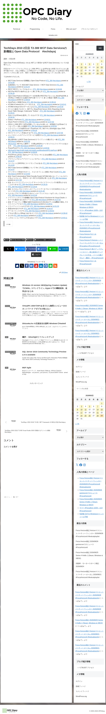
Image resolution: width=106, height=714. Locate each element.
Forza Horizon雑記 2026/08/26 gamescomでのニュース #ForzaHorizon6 (87, 134)
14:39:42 (64, 213)
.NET (7, 240)
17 (81, 70)
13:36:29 (11, 93)
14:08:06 (34, 152)
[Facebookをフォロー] (27, 266)
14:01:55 (27, 141)
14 (98, 67)
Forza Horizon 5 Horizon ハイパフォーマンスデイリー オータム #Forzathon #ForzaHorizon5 (91, 243)
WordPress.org (81, 382)
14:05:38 (39, 146)
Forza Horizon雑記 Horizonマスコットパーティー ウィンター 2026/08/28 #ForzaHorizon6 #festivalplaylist (89, 123)
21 (98, 70)
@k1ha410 (12, 144)
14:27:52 (57, 200)
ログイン (79, 367)
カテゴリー (79, 96)
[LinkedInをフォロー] (41, 266)
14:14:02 (11, 165)
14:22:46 (34, 195)
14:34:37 (49, 208)
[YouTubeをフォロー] (36, 266)
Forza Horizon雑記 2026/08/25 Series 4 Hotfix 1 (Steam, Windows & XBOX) (89, 145)
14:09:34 (18, 157)
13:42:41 (63, 104)
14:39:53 (39, 215)
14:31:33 (56, 206)
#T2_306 (49, 81)
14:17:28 (18, 180)
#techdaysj (57, 81)
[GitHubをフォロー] (46, 266)
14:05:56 (46, 148)
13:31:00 (11, 82)
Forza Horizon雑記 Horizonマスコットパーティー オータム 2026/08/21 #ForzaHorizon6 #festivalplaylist (89, 164)
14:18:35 (34, 187)
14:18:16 (44, 184)
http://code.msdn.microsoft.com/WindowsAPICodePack (37, 150)
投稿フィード (81, 372)
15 (102, 67)
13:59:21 (11, 137)
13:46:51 (47, 120)
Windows (30, 240)
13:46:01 (11, 113)
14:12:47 (11, 161)
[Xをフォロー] (22, 266)
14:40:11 (64, 218)
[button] (36, 254)
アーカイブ (79, 87)
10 (81, 67)
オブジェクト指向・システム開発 (45, 240)
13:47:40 (51, 122)
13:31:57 (27, 87)
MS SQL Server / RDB (18, 240)
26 (89, 73)
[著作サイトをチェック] (17, 266)
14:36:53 (51, 211)
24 (81, 73)
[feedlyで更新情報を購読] (50, 266)
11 (85, 67)
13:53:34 (53, 126)
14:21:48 (41, 191)
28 (98, 73)
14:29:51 (49, 204)
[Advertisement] (36, 399)
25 (85, 73)
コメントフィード (82, 377)
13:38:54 (27, 100)
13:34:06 (58, 89)
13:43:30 (60, 107)
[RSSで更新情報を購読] (55, 266)
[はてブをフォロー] (31, 266)
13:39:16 (52, 102)
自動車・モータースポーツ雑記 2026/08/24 (87, 154)
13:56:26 (34, 130)
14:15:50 (27, 174)
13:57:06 (60, 133)
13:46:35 (11, 117)
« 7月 (89, 82)
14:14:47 (11, 169)
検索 (77, 44)
